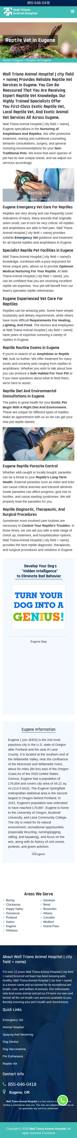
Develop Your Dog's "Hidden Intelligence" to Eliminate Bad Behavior (38, 571)
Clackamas (13, 904)
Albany (47, 913)
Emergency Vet (26, 237)
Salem (10, 921)
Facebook (48, 1133)
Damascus (13, 913)
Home (6, 60)
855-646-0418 (22, 1084)
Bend (46, 904)
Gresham (49, 900)
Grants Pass (51, 926)
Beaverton (49, 908)
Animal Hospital (13, 1027)
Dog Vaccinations (14, 1049)
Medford (48, 921)
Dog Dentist (10, 1041)
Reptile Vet (10, 1063)
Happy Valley (14, 908)
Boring (10, 900)
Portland (11, 917)
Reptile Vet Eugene (39, 60)
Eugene (18, 60)
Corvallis (49, 917)
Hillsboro (12, 930)
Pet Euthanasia (13, 1056)
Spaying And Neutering (18, 1034)
